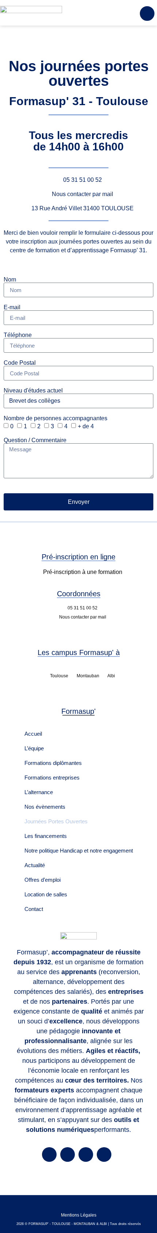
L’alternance (38, 792)
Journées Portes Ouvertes (56, 821)
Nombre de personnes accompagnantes (55, 418)
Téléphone (18, 335)
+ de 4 (86, 426)
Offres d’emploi (42, 880)
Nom (10, 280)
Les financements (45, 836)
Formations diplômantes (53, 763)
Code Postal (20, 363)
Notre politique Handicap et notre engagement (78, 850)
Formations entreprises (52, 777)
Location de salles (45, 894)
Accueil (33, 734)
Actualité (34, 865)
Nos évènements (44, 807)
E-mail (12, 307)
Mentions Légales (78, 1215)
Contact (33, 909)
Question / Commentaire (35, 440)
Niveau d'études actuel (33, 391)
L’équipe (34, 748)
